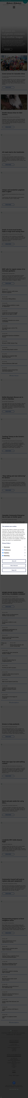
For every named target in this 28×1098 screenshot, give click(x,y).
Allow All (14, 561)
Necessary (7, 547)
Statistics (6, 552)
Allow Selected (14, 565)
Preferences (7, 550)
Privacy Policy (6, 543)
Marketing (6, 555)
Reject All (14, 570)
